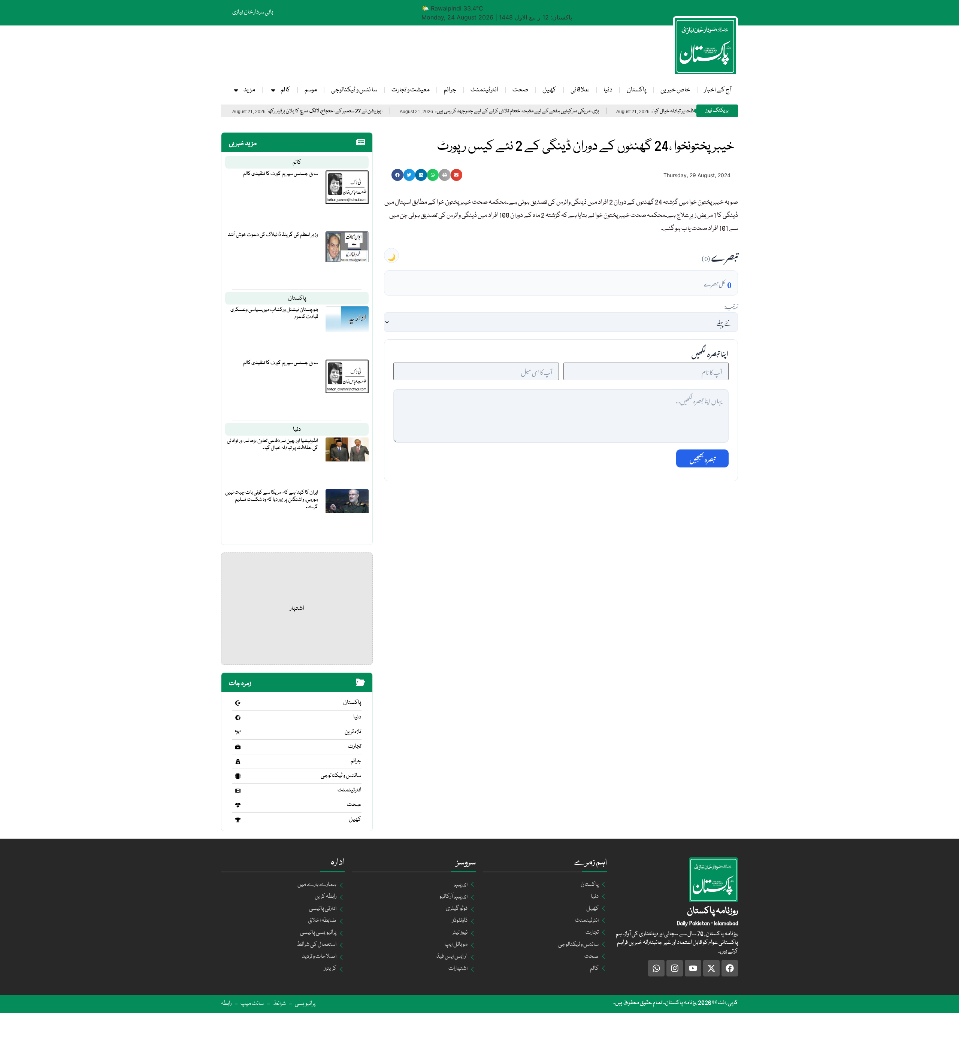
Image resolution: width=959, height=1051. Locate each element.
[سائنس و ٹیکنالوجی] (238, 776)
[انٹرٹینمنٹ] (238, 790)
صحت (520, 90)
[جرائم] (238, 761)
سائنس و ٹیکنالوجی (341, 775)
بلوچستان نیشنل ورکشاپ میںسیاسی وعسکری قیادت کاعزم (274, 313)
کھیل (549, 90)
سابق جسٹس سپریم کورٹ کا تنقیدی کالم (280, 174)
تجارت (354, 746)
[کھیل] (238, 820)
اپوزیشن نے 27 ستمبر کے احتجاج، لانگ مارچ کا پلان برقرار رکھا (357, 111)
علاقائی (580, 90)
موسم (311, 90)
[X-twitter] (711, 968)
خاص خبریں (675, 90)
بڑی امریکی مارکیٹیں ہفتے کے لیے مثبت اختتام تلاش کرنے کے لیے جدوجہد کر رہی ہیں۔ (550, 111)
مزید (249, 90)
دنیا (607, 90)
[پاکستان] (238, 703)
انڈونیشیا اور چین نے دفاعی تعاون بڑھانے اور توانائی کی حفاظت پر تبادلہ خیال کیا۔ (272, 444)
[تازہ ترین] (238, 732)
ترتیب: (731, 305)
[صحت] (238, 805)
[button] (397, 175)
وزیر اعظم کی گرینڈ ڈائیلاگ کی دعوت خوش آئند (273, 235)
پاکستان (636, 90)
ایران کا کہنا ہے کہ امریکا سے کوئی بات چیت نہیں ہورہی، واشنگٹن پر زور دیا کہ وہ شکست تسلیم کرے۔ (271, 499)
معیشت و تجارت (410, 90)
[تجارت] (238, 747)
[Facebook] (729, 968)
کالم (285, 90)
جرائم (450, 90)
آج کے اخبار (717, 90)
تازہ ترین (353, 731)
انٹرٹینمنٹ (484, 90)
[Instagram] (674, 968)
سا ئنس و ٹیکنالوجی (354, 90)
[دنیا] (238, 717)
